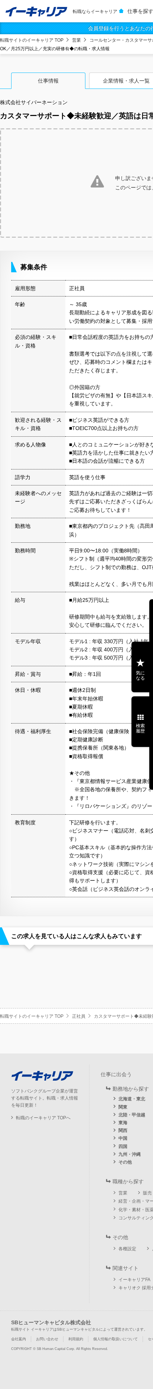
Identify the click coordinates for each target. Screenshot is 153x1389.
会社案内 (18, 1339)
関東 (122, 1107)
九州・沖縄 (129, 1154)
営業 (76, 40)
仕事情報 (48, 81)
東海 (122, 1122)
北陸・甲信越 (131, 1114)
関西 (122, 1130)
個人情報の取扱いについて (115, 1339)
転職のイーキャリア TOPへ (43, 1117)
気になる (140, 675)
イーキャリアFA (134, 1279)
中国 (122, 1138)
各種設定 (127, 1248)
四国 (122, 1146)
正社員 (78, 1016)
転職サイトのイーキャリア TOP (32, 40)
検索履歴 (140, 728)
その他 (125, 1162)
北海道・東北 (131, 1098)
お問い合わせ (47, 1339)
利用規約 (75, 1339)
